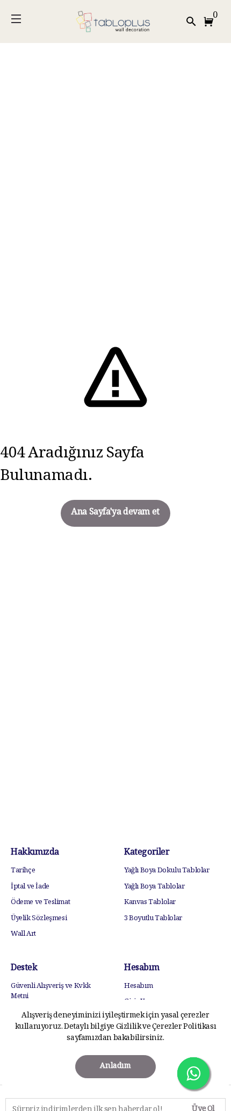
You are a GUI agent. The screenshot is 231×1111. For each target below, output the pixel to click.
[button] (210, 21)
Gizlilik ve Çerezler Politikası (165, 1027)
